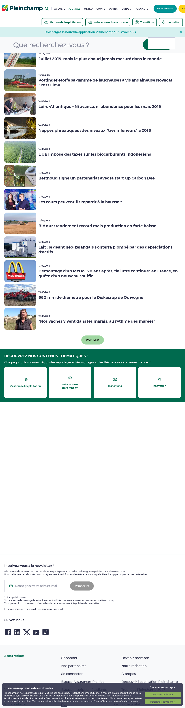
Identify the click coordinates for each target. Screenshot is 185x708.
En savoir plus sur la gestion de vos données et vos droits (34, 609)
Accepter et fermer (162, 694)
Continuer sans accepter (163, 687)
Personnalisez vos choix (162, 701)
